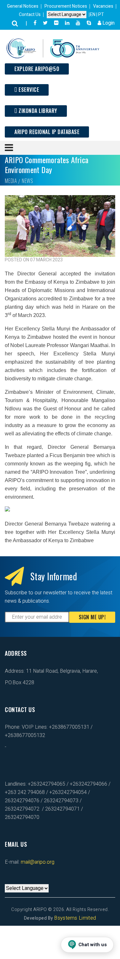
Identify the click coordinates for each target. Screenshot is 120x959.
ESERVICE (28, 89)
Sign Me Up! (92, 617)
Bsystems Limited (75, 918)
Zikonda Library (37, 111)
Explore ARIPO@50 (36, 69)
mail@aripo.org (37, 862)
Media (11, 181)
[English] (7, 880)
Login (108, 23)
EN (93, 14)
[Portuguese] (13, 880)
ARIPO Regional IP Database (46, 132)
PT (101, 14)
